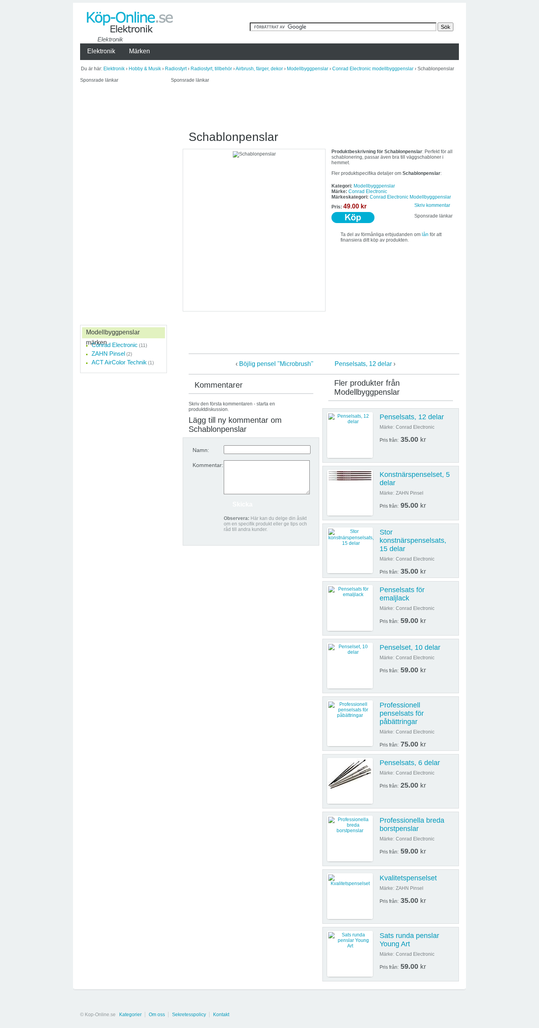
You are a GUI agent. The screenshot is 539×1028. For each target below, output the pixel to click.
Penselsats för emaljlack (402, 594)
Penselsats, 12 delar (363, 363)
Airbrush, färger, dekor (259, 68)
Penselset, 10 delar (410, 647)
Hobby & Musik (145, 68)
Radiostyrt (176, 68)
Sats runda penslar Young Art (409, 940)
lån (425, 234)
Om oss (157, 1014)
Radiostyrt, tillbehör (211, 68)
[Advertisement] (314, 106)
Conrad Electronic (367, 191)
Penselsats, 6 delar (410, 763)
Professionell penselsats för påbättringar (402, 713)
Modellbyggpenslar (307, 68)
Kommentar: (208, 465)
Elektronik (114, 68)
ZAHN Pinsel (108, 353)
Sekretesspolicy (189, 1014)
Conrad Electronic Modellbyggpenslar (410, 197)
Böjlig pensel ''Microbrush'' (276, 363)
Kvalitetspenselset (408, 878)
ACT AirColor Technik (119, 362)
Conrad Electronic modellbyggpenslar (373, 68)
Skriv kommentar (432, 205)
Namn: (201, 450)
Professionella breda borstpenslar (412, 824)
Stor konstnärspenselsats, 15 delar (413, 540)
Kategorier (130, 1014)
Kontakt (221, 1014)
